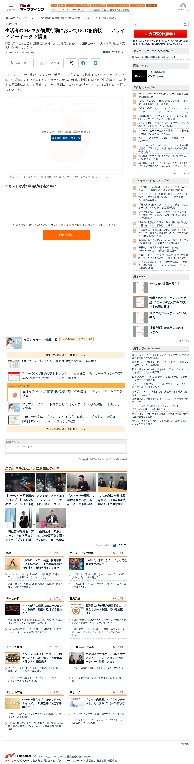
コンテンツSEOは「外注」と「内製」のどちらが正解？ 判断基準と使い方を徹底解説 (42, 658)
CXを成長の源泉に (156, 72)
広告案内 (35, 760)
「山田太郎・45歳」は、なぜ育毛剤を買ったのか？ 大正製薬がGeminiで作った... (50, 536)
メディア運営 (14, 647)
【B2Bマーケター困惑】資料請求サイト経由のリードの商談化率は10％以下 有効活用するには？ (42, 564)
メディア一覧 (12, 760)
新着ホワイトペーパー (146, 348)
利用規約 (185, 744)
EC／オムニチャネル (82, 647)
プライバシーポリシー (67, 760)
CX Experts (155, 76)
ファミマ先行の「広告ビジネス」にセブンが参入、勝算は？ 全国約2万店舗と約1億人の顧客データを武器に (163, 215)
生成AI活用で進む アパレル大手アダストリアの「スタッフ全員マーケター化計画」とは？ (106, 658)
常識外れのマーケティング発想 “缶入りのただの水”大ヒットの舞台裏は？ (168, 302)
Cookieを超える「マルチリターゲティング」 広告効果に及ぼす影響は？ (42, 703)
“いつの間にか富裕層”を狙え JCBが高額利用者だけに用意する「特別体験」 (112, 500)
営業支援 (75, 598)
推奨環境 (112, 760)
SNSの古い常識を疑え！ (164, 283)
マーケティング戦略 (82, 553)
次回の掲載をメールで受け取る (76, 339)
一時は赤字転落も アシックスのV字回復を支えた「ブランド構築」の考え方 (19, 536)
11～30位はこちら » (180, 173)
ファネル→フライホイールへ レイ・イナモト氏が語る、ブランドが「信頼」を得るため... (50, 500)
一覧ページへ (183, 341)
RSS (83, 760)
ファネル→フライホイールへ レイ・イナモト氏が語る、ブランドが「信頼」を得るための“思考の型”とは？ (163, 148)
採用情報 (101, 760)
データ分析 (13, 598)
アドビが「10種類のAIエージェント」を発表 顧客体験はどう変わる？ (42, 609)
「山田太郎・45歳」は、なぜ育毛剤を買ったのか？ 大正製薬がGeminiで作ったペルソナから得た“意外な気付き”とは (163, 232)
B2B (8, 553)
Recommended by (104, 545)
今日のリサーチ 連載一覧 (40, 339)
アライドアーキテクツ (20, 447)
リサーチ (75, 692)
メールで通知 (52, 63)
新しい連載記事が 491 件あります (66, 355)
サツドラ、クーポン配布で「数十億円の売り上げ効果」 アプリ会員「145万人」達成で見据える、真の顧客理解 (163, 197)
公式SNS (24, 760)
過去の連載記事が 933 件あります (66, 429)
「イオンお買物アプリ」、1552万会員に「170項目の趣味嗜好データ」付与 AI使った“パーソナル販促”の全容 (162, 265)
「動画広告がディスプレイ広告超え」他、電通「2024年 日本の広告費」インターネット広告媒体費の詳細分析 (35, 726)
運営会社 (90, 760)
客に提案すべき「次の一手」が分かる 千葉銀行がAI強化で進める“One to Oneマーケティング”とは (163, 166)
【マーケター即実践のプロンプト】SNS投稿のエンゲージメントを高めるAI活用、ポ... (19, 500)
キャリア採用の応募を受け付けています (155, 57)
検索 (186, 24)
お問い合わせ (48, 760)
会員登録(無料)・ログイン (66, 138)
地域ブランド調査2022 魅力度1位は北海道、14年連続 (59, 361)
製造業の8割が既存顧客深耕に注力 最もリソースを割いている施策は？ (107, 609)
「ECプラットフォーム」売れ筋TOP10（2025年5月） (98, 713)
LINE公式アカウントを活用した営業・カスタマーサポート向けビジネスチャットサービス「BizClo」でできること (98, 632)
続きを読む (66, 234)
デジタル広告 (14, 692)
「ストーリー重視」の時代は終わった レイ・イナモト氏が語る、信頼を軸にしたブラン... (81, 500)
